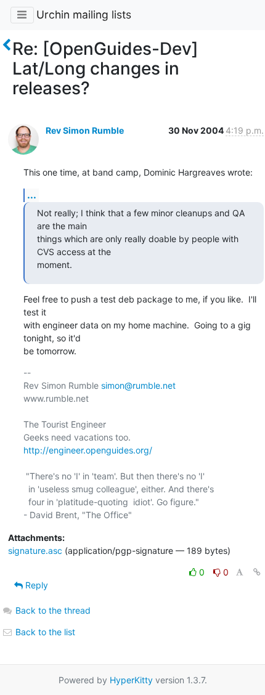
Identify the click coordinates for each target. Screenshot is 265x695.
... (31, 195)
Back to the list (44, 632)
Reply (35, 585)
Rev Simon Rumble (85, 130)
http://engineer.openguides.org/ (87, 450)
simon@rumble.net (138, 385)
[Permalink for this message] (257, 572)
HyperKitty (131, 680)
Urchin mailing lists (83, 14)
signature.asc (35, 550)
